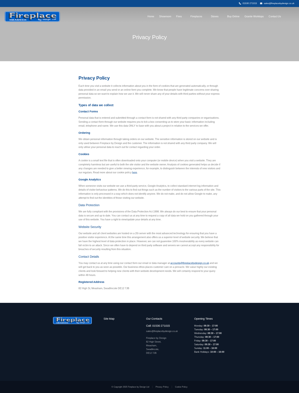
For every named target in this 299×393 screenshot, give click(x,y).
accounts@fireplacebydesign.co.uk (189, 263)
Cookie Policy (181, 387)
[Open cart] (293, 16)
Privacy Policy (162, 387)
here (134, 172)
